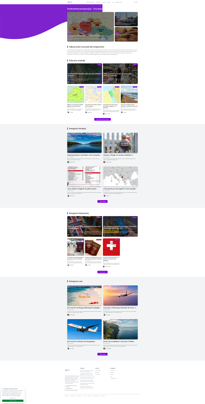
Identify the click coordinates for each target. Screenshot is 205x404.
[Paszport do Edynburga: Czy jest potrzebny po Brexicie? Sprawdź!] (93, 247)
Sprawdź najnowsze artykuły (102, 119)
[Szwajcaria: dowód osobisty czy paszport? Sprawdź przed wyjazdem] (111, 247)
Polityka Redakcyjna (96, 395)
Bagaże (108, 2)
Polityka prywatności (79, 395)
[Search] (134, 2)
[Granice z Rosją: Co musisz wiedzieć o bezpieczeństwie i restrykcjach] (120, 143)
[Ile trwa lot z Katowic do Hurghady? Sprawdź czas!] (84, 329)
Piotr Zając (107, 82)
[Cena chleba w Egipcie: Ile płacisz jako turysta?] (84, 176)
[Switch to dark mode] (137, 2)
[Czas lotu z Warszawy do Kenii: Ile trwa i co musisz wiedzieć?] (120, 295)
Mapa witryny (103, 395)
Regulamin (66, 395)
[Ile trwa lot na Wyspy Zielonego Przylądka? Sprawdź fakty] (84, 295)
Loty (113, 2)
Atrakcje (104, 2)
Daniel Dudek (72, 82)
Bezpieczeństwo (118, 2)
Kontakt (85, 395)
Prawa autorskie (72, 395)
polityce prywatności (16, 395)
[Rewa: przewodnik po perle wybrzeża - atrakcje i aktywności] (129, 94)
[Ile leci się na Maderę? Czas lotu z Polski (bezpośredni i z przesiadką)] (120, 329)
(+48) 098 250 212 (69, 388)
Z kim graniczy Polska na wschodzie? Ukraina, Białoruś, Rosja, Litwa (88, 36)
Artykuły (82, 368)
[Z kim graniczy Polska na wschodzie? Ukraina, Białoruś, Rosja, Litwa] (90, 26)
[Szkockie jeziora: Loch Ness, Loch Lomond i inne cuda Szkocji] (84, 143)
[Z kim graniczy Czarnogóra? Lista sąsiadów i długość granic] (120, 176)
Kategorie (113, 368)
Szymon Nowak (72, 162)
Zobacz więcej (102, 201)
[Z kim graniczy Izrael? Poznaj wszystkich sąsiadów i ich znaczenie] (111, 94)
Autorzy (97, 368)
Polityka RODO (89, 395)
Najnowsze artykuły (90, 2)
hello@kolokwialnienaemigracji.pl (72, 390)
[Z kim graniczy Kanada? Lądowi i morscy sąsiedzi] (93, 94)
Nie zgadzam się (13, 398)
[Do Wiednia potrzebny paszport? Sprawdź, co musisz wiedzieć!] (75, 247)
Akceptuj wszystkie (13, 400)
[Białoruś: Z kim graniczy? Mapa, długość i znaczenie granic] (75, 94)
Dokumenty (98, 2)
